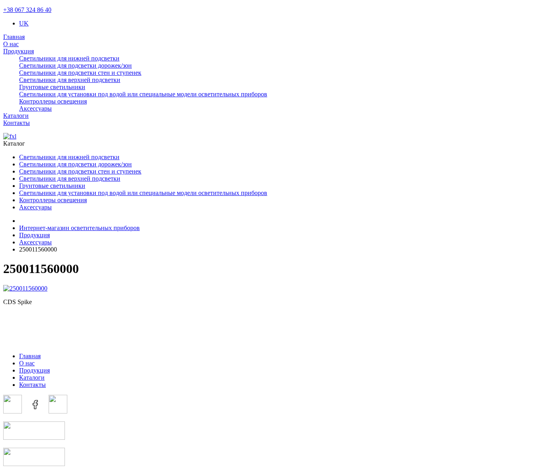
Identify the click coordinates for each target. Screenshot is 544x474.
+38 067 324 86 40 (27, 9)
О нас (11, 44)
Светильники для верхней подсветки (69, 79)
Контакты (16, 122)
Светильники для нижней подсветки (69, 58)
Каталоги (16, 115)
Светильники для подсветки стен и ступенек (80, 72)
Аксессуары (35, 108)
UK (24, 23)
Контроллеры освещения (53, 101)
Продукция (18, 51)
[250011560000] (25, 288)
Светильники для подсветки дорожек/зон (75, 65)
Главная (14, 36)
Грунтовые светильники (52, 87)
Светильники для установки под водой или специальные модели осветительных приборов (143, 94)
